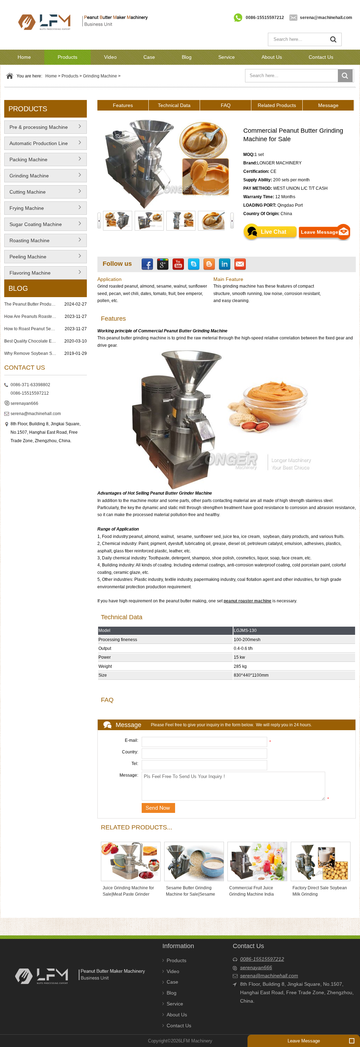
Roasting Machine (29, 240)
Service (226, 57)
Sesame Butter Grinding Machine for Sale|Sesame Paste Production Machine (191, 894)
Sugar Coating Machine (35, 224)
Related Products (277, 105)
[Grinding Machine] (79, 178)
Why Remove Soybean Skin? (30, 353)
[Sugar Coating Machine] (79, 227)
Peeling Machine (27, 256)
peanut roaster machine (247, 600)
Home (24, 57)
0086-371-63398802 (30, 384)
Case (149, 57)
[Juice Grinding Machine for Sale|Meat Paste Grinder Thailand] (130, 861)
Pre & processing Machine (38, 127)
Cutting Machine (27, 192)
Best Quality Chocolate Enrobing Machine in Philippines (30, 341)
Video (110, 57)
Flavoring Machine (30, 273)
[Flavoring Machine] (79, 275)
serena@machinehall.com (326, 17)
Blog (187, 57)
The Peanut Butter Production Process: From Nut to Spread (30, 304)
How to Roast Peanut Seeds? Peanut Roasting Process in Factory (30, 328)
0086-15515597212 (265, 17)
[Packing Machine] (79, 162)
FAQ (226, 105)
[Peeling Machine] (79, 259)
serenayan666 (24, 403)
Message (328, 105)
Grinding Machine (100, 76)
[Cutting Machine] (79, 194)
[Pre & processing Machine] (79, 129)
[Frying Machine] (79, 210)
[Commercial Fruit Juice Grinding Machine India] (257, 861)
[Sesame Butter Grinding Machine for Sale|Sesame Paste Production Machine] (194, 861)
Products (67, 57)
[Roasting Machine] (79, 243)
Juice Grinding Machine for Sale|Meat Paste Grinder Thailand (128, 894)
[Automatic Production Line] (79, 146)
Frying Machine (26, 208)
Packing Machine (28, 159)
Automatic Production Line (38, 143)
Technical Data (174, 105)
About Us (272, 57)
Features (123, 105)
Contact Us (321, 57)
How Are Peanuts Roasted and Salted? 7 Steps (30, 316)
